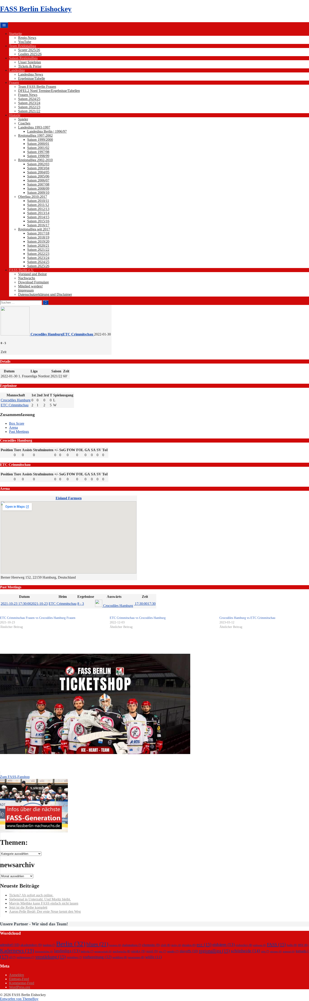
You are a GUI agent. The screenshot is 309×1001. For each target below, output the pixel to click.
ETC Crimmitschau (15, 405)
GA (87, 450)
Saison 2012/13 (38, 209)
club (165, 945)
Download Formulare (33, 282)
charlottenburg (131, 945)
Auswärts (114, 597)
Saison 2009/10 (38, 192)
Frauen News (27, 95)
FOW (71, 450)
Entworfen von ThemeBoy (19, 999)
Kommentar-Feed (21, 983)
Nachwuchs (26, 278)
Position (7, 450)
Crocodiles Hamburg (16, 400)
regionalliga (214, 950)
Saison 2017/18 (38, 233)
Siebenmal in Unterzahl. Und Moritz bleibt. (40, 899)
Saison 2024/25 (29, 99)
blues (97, 944)
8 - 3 (80, 604)
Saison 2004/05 (38, 172)
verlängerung (25, 957)
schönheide (245, 950)
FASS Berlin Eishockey (35, 9)
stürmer (276, 951)
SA (93, 450)
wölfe (153, 957)
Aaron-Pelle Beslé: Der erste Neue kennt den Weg (45, 911)
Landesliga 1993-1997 (34, 127)
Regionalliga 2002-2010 (35, 160)
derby (176, 945)
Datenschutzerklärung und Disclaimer (45, 294)
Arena (13, 427)
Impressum (26, 290)
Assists (27, 450)
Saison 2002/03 (38, 164)
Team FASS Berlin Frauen (37, 87)
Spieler (23, 119)
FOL (80, 450)
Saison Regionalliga (23, 58)
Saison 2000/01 (38, 144)
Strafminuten (43, 450)
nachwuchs (121, 951)
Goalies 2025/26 (30, 54)
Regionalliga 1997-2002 (35, 135)
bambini (49, 945)
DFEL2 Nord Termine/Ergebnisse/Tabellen (49, 91)
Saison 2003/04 (38, 168)
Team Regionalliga (22, 46)
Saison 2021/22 (29, 111)
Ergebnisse (85, 597)
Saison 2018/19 (38, 237)
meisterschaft (103, 951)
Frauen (14, 82)
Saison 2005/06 (38, 176)
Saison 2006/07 (38, 180)
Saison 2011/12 (38, 205)
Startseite (15, 34)
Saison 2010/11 (38, 201)
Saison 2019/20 (38, 241)
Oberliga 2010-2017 (32, 197)
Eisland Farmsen (69, 498)
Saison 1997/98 (38, 152)
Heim (63, 597)
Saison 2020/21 (38, 245)
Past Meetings (19, 431)
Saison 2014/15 (38, 217)
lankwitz (87, 951)
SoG (62, 450)
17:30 (145, 604)
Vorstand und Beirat (32, 274)
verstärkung (50, 956)
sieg (265, 951)
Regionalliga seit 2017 (34, 229)
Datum (24, 597)
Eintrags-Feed (19, 979)
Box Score (16, 423)
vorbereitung (97, 957)
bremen (115, 945)
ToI (105, 450)
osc (162, 951)
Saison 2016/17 (38, 225)
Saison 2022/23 (29, 107)
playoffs (189, 951)
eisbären (223, 944)
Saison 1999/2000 (40, 139)
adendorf (9, 945)
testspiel (289, 951)
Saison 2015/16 (38, 221)
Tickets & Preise (29, 66)
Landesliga (17, 70)
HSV (303, 945)
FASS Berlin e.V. (21, 270)
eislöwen (259, 945)
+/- (56, 450)
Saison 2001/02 (38, 148)
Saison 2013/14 (38, 213)
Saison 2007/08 (38, 184)
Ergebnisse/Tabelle (31, 78)
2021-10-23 (24, 604)
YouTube (24, 42)
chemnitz (151, 945)
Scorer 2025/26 (29, 50)
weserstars (136, 957)
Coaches (24, 123)
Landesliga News (30, 74)
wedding (119, 957)
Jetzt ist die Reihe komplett (28, 907)
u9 (12, 957)
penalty (173, 951)
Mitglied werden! (30, 286)
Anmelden (16, 975)
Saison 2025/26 (38, 266)
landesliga (67, 950)
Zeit (145, 597)
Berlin (71, 943)
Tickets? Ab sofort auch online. (31, 895)
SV (99, 450)
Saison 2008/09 (38, 188)
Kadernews (17, 950)
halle (292, 945)
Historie (14, 115)
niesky (138, 951)
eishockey (244, 945)
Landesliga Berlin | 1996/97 (47, 131)
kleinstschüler (44, 951)
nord (152, 951)
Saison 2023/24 (29, 103)
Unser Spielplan (29, 62)
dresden (189, 945)
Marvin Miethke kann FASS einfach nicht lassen (43, 903)
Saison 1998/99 (38, 156)
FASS (276, 944)
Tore (17, 450)
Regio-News (27, 38)
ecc (204, 944)
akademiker (31, 945)
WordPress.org (19, 987)
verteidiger (74, 957)
